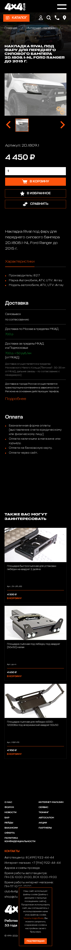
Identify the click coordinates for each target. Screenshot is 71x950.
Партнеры (45, 828)
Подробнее (15, 399)
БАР (7, 818)
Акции (43, 823)
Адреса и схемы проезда (22, 868)
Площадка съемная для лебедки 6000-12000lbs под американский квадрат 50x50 (32, 723)
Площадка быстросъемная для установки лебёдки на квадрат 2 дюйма (31, 568)
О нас (8, 802)
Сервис (43, 807)
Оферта (10, 833)
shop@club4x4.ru (17, 897)
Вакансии (11, 828)
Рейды (9, 823)
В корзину (14, 598)
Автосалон (46, 818)
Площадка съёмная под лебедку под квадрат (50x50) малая (33, 646)
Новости (10, 812)
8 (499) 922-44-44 (40, 857)
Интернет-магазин (41, 28)
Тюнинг (44, 812)
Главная (11, 28)
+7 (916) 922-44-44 (46, 863)
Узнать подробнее (33, 918)
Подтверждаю (35, 941)
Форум (9, 807)
